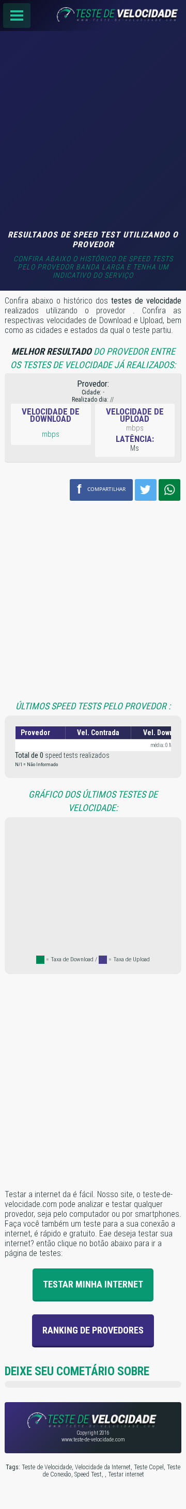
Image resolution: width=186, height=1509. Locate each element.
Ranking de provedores (93, 1330)
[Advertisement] (93, 132)
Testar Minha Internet (93, 1284)
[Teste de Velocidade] (93, 15)
